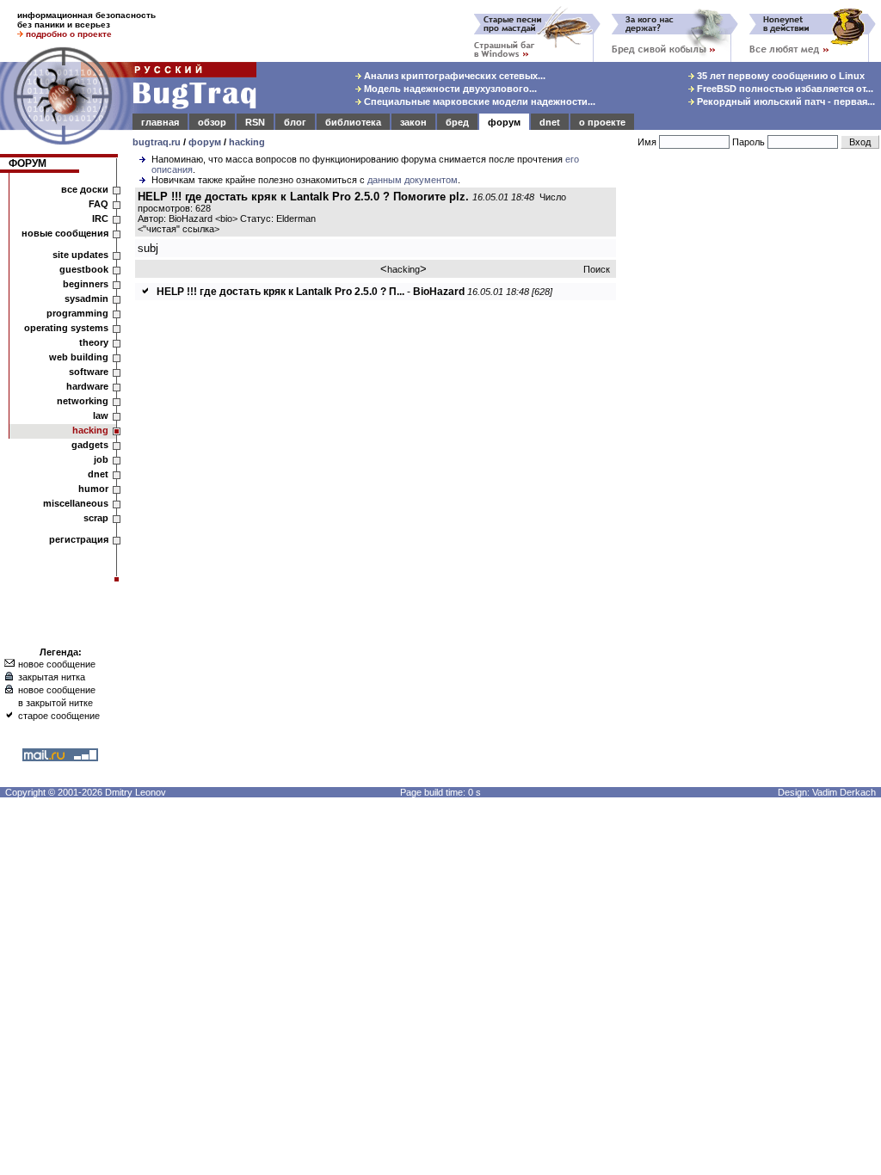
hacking (247, 142)
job (101, 459)
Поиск (596, 269)
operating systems (66, 328)
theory (93, 342)
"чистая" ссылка (178, 229)
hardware (87, 386)
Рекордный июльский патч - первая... (784, 101)
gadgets (89, 445)
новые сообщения (65, 233)
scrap (95, 518)
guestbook (83, 269)
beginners (85, 284)
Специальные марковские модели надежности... (478, 101)
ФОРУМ (27, 163)
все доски (84, 189)
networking (82, 401)
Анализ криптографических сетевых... (453, 76)
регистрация (78, 539)
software (88, 371)
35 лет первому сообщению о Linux (779, 76)
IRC (100, 218)
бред (457, 122)
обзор (212, 122)
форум (504, 122)
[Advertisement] (752, 438)
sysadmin (86, 298)
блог (295, 122)
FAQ (98, 204)
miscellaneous (75, 503)
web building (78, 357)
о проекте (602, 122)
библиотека (353, 122)
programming (77, 313)
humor (93, 488)
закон (413, 122)
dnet (549, 122)
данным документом (412, 180)
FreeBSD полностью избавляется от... (783, 88)
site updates (80, 254)
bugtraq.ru (156, 142)
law (100, 415)
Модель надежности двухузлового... (449, 88)
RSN (255, 122)
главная (160, 122)
